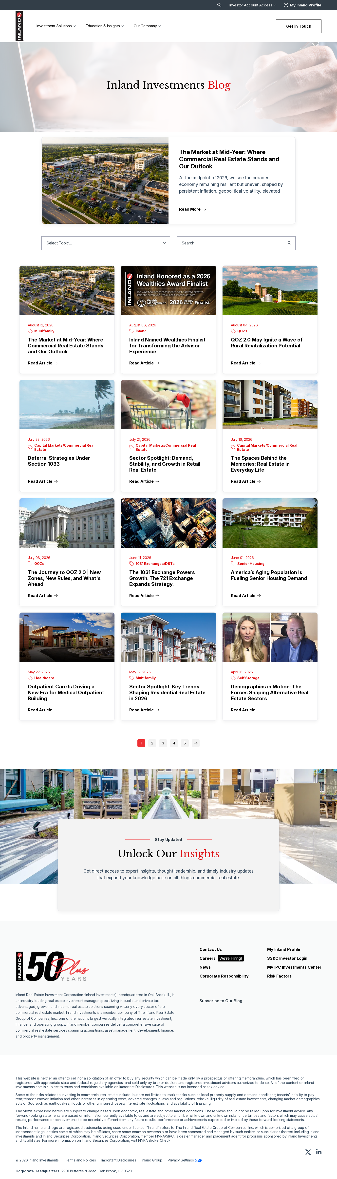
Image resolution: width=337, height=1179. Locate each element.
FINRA (160, 1136)
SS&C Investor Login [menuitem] (287, 958)
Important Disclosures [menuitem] (118, 1160)
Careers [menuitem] (221, 958)
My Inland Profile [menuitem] (283, 949)
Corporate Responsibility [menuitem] (224, 976)
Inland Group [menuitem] (152, 1160)
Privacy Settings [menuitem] (181, 1160)
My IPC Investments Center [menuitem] (294, 967)
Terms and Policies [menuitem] (80, 1160)
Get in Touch (298, 26)
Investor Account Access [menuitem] (250, 5)
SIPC (170, 1136)
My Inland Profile (305, 5)
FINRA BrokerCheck (154, 1140)
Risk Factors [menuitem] (279, 976)
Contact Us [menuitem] (211, 949)
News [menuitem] (205, 967)
